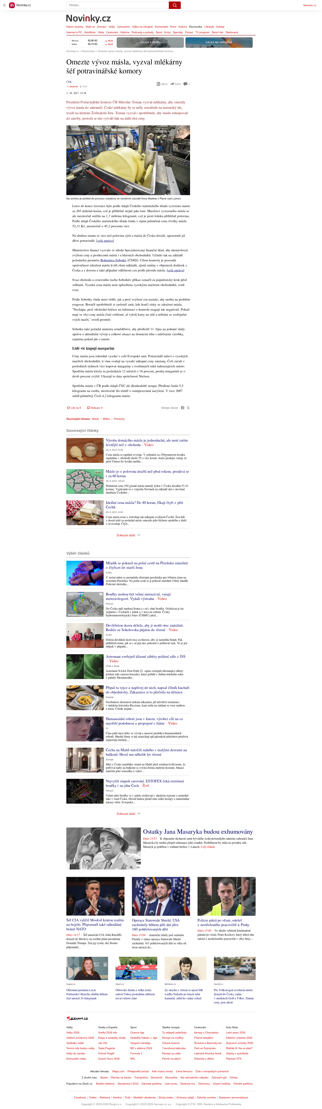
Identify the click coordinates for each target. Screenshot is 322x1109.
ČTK (69, 82)
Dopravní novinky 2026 (239, 1042)
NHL (132, 1058)
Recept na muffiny (173, 1037)
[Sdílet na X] (188, 408)
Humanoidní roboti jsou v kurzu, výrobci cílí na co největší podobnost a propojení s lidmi (144, 721)
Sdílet (178, 84)
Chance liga (137, 1032)
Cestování (112, 32)
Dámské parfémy (152, 1083)
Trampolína (141, 1077)
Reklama (105, 1097)
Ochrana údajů (185, 1097)
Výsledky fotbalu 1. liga (143, 1037)
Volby (112, 26)
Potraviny (119, 418)
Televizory (204, 1083)
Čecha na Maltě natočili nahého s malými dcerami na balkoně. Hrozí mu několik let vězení (146, 752)
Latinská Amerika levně (207, 1053)
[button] (128, 160)
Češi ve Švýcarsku (205, 1048)
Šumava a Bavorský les (208, 1042)
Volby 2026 (72, 1032)
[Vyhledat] (175, 5)
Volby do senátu (75, 1053)
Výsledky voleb (75, 1042)
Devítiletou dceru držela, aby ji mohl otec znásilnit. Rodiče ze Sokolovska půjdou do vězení (145, 627)
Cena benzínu (184, 1071)
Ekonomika (195, 26)
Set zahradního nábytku (194, 1077)
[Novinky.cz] (88, 19)
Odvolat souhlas (206, 1097)
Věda (101, 32)
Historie (124, 32)
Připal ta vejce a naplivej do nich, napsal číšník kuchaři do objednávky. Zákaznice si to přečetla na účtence (148, 690)
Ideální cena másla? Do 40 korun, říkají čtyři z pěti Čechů (144, 504)
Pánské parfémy (243, 1083)
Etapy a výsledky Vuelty (112, 1037)
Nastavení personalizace (233, 1097)
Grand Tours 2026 (109, 1058)
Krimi (173, 26)
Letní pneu (171, 1083)
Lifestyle (209, 26)
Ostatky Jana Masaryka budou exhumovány (198, 831)
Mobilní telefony (105, 1083)
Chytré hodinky (222, 1083)
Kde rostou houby (162, 1071)
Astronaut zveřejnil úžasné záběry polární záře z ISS (145, 656)
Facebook (80, 1097)
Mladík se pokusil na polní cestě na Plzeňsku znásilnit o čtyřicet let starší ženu (147, 565)
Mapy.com (118, 1071)
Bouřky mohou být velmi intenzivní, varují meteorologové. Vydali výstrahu (138, 596)
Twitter (93, 1097)
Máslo (95, 418)
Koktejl (220, 26)
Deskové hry (187, 1083)
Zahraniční (123, 26)
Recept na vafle (171, 1053)
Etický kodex (166, 1097)
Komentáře (161, 26)
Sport (159, 32)
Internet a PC (74, 32)
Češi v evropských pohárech (212, 1071)
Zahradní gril (219, 1077)
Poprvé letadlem (203, 1037)
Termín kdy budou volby (80, 1048)
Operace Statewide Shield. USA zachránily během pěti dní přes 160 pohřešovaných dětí (156, 925)
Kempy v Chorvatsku (206, 1032)
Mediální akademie (144, 1097)
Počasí (189, 32)
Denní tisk (217, 32)
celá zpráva (105, 240)
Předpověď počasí (138, 1071)
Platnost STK (233, 1058)
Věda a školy (112, 666)
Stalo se (90, 26)
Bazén (104, 1077)
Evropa (109, 759)
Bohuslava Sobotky (113, 260)
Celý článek (208, 847)
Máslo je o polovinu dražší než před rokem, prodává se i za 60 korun (147, 473)
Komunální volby (76, 1058)
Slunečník (156, 1077)
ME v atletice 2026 (141, 1048)
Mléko (106, 418)
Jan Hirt (102, 1042)
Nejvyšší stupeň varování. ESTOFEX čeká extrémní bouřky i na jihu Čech (145, 783)
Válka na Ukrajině (142, 26)
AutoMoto (90, 32)
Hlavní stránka (74, 26)
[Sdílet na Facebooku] (182, 408)
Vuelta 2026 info (107, 1032)
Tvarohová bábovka (174, 1048)
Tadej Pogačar (106, 1048)
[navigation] (4, 5)
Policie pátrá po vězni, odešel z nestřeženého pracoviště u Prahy (223, 922)
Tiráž (127, 1097)
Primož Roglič (106, 1053)
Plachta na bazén (121, 1077)
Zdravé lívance (171, 1042)
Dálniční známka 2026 (239, 1037)
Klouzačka (171, 1077)
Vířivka (234, 1077)
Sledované (232, 32)
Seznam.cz (309, 5)
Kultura (183, 26)
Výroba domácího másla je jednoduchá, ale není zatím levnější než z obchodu (147, 442)
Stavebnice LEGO (128, 1083)
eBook (164, 84)
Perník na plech (171, 1058)
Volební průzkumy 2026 (80, 1037)
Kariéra (117, 1097)
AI (107, 728)
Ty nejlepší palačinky (174, 1032)
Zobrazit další (126, 535)
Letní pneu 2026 (235, 1032)
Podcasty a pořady (143, 32)
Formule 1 (136, 1053)
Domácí (101, 26)
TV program (202, 32)
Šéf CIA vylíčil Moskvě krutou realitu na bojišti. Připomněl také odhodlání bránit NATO (95, 924)
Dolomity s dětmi (204, 1058)
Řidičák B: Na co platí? (239, 1048)
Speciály (178, 32)
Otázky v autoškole (237, 1053)
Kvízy (167, 32)
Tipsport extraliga (140, 1042)
